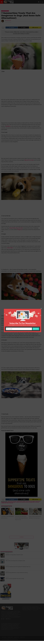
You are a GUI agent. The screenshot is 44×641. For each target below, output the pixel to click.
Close (41, 309)
